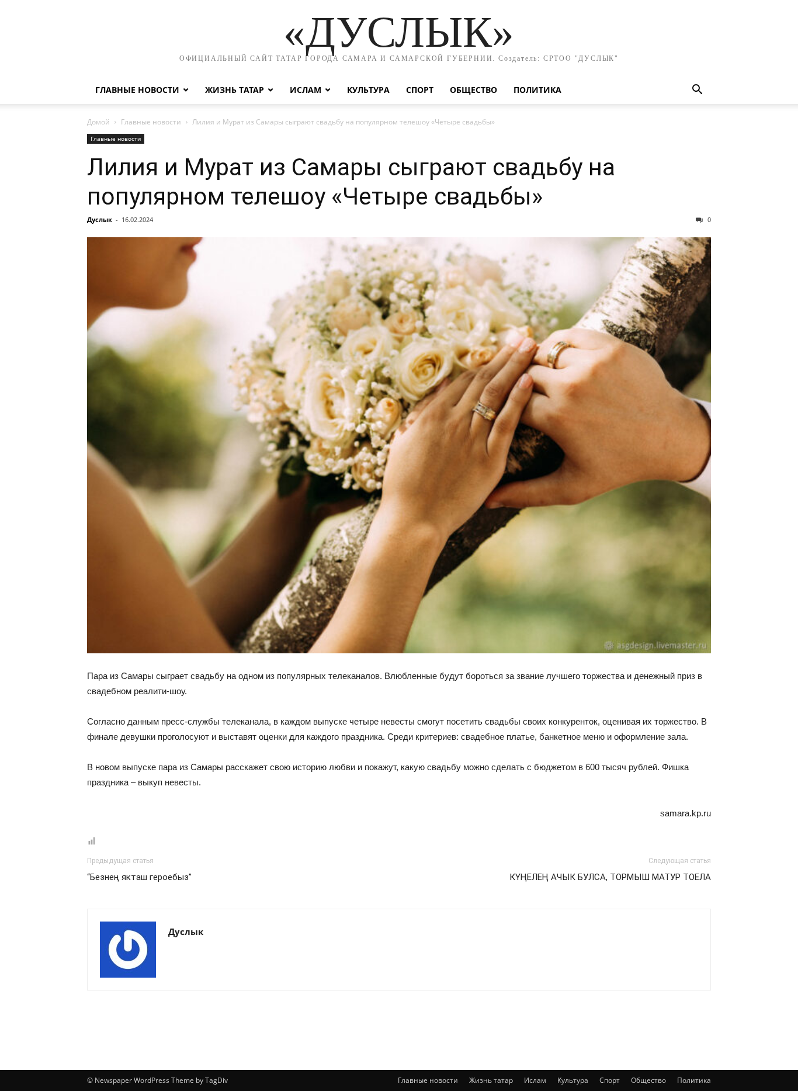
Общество (473, 89)
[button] (697, 90)
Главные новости (137, 89)
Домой (98, 122)
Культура (368, 89)
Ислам (305, 89)
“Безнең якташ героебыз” (139, 877)
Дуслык (99, 219)
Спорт (419, 89)
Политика (537, 89)
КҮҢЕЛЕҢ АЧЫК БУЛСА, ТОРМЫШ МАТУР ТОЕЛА (610, 877)
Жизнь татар (234, 89)
